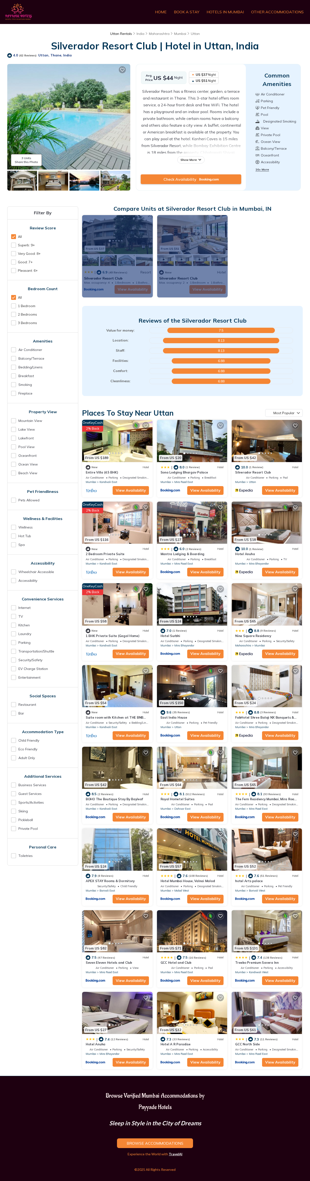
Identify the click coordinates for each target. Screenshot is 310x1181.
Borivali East (107, 890)
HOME (161, 11)
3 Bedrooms (27, 323)
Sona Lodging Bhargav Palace (184, 472)
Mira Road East (183, 482)
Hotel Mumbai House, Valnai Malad (188, 881)
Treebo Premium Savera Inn (257, 962)
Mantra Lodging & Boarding (183, 554)
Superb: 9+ (26, 245)
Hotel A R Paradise (176, 1044)
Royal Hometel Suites (177, 799)
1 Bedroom (26, 306)
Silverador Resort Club (253, 472)
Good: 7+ (25, 262)
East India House (174, 717)
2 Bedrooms (27, 314)
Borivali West (257, 890)
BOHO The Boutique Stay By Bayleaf (114, 799)
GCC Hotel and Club (176, 962)
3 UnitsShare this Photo (26, 160)
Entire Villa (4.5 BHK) (102, 472)
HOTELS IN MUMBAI (225, 11)
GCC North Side (247, 1044)
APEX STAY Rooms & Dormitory (110, 881)
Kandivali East (108, 482)
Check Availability (181, 179)
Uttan (195, 33)
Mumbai (180, 33)
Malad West (181, 890)
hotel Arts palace (249, 881)
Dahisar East (182, 808)
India (140, 33)
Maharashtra (159, 33)
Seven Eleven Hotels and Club (109, 962)
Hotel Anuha (245, 554)
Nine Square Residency (253, 636)
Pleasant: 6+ (28, 270)
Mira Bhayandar (259, 563)
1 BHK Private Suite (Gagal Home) (113, 636)
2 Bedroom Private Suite (105, 554)
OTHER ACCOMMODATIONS (277, 11)
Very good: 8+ (29, 253)
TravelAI (175, 1154)
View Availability (131, 490)
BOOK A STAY (186, 11)
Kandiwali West (258, 972)
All (20, 236)
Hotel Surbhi (170, 636)
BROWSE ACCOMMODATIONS (155, 1143)
